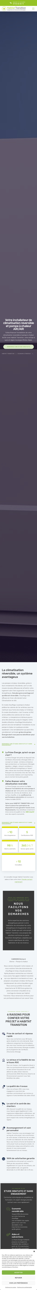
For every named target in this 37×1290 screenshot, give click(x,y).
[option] (18, 978)
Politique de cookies (10, 1287)
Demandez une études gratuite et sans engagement (17, 744)
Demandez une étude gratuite (18, 346)
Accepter (18, 1272)
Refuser (18, 1278)
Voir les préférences (18, 1283)
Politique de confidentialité (24, 1287)
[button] (34, 1251)
